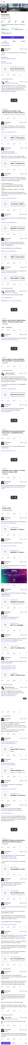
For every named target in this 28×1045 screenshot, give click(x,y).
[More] (26, 75)
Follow (12, 37)
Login (13, 1043)
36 (1, 22)
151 (9, 22)
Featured (23, 41)
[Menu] (25, 37)
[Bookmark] (20, 75)
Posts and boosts (5, 45)
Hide (25, 570)
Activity (5, 41)
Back (4, 1)
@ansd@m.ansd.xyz (5, 16)
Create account (5, 1043)
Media (14, 41)
